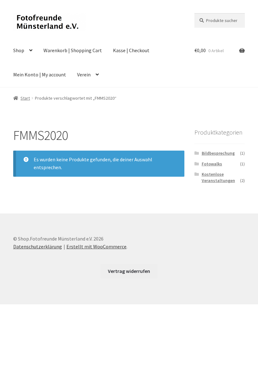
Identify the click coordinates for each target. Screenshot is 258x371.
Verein (84, 74)
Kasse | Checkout (131, 50)
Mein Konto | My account (39, 74)
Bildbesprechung (218, 153)
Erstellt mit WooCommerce (96, 246)
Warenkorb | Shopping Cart (72, 50)
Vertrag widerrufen (129, 271)
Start (25, 98)
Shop (18, 50)
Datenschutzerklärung (37, 246)
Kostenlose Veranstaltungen (218, 177)
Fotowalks (212, 164)
